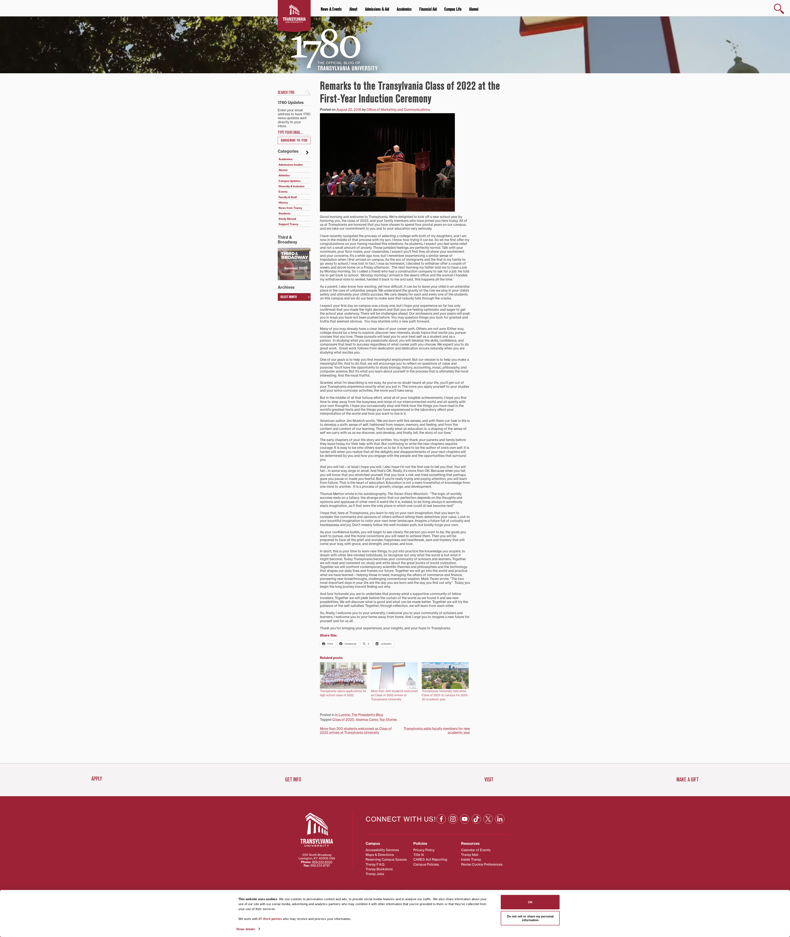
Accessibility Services (382, 850)
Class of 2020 (343, 719)
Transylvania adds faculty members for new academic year (437, 730)
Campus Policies (426, 864)
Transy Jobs (375, 874)
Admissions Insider (291, 164)
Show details (245, 929)
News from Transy (290, 208)
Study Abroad (287, 218)
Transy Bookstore (379, 869)
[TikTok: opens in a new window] (476, 819)
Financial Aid (428, 9)
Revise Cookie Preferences (481, 864)
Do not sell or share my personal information (530, 918)
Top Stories (388, 719)
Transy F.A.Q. (375, 864)
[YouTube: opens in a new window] (464, 819)
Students (284, 213)
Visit (488, 779)
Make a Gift (687, 779)
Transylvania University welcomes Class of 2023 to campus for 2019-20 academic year (445, 695)
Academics (404, 9)
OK (530, 902)
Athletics (284, 175)
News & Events (331, 9)
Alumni (473, 9)
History (283, 202)
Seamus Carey (367, 719)
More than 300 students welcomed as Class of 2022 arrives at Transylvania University (394, 695)
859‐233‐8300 (322, 862)
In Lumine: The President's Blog (359, 715)
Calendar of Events (475, 850)
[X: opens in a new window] (488, 819)
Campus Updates (290, 181)
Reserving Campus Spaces (386, 859)
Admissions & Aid (377, 9)
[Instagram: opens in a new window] (453, 819)
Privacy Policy (423, 850)
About (353, 9)
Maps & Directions (380, 855)
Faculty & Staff (288, 197)
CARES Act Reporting (430, 859)
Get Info (293, 779)
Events (283, 191)
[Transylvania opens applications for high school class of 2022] (343, 675)
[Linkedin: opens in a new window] (499, 819)
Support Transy (288, 224)
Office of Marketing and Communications (398, 109)
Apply (96, 778)
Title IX (418, 855)
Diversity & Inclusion (291, 186)
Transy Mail (469, 855)
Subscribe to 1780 (294, 140)
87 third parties (270, 919)
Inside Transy (471, 859)
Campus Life (452, 9)
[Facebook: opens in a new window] (441, 819)
